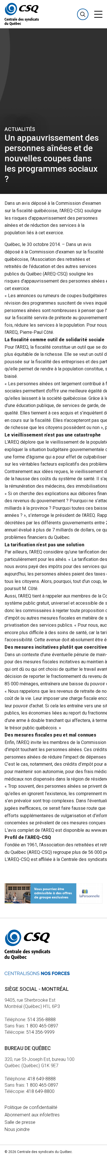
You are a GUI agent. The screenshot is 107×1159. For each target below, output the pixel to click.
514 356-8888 (41, 1019)
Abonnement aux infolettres (32, 1115)
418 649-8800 (40, 1091)
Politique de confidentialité (31, 1107)
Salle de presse (20, 1122)
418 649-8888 (41, 1078)
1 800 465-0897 (42, 1026)
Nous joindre (17, 1129)
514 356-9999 (40, 1032)
